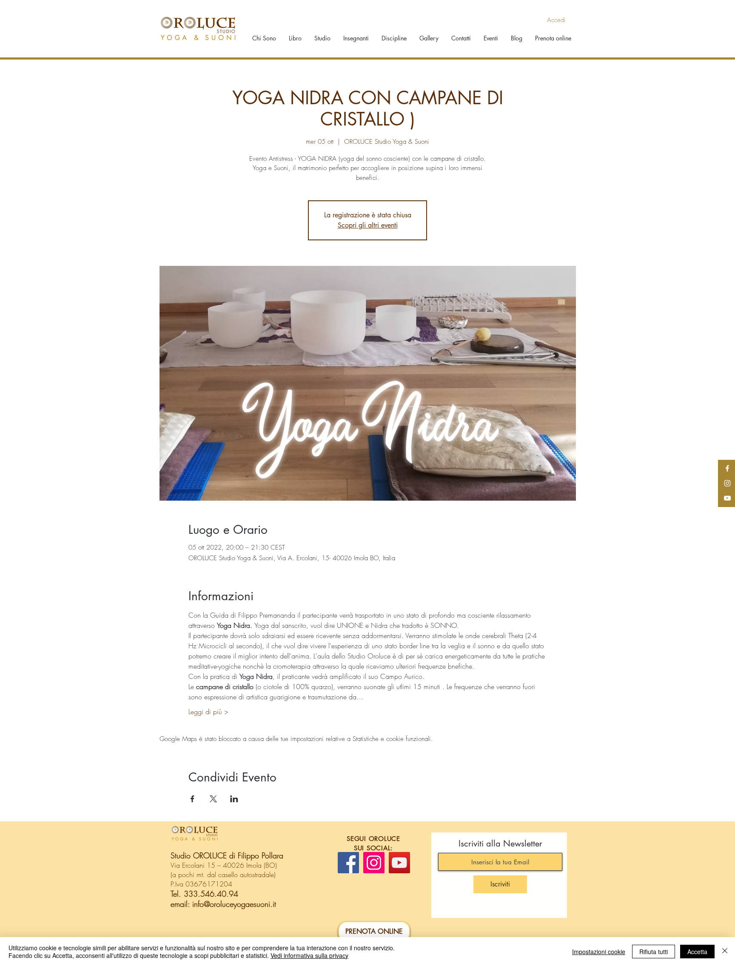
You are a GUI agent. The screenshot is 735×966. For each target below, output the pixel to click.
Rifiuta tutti (653, 951)
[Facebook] (348, 862)
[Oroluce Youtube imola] (727, 498)
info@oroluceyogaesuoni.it (234, 904)
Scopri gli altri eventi (368, 225)
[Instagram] (374, 862)
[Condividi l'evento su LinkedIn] (234, 798)
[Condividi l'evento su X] (213, 798)
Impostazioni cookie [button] (598, 951)
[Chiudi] (725, 951)
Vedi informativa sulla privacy (309, 955)
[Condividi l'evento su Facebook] (192, 798)
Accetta (697, 951)
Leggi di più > (208, 711)
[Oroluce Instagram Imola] (727, 483)
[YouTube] (399, 862)
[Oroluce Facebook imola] (727, 468)
